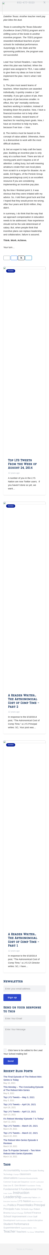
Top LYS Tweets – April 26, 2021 (19, 1104)
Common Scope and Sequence (16, 1182)
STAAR (30, 1217)
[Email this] (6, 258)
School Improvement (15, 1216)
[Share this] (14, 258)
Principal (39, 1205)
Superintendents (26, 1228)
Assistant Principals (29, 1170)
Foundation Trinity (33, 1186)
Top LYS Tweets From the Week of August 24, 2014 (22, 464)
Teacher (9, 1231)
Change (16, 1174)
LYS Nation (24, 1201)
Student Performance (16, 1224)
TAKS (34, 1228)
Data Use (7, 1185)
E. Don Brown (19, 1185)
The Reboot (30, 1232)
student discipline (35, 1220)
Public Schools (22, 1209)
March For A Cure (37, 1201)
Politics (11, 1205)
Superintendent (11, 1227)
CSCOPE (33, 1182)
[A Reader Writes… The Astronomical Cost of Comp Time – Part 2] (24, 596)
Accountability (11, 1170)
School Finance (32, 1212)
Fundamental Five (31, 1189)
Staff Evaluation (21, 1220)
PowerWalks (25, 1205)
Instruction (21, 1193)
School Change (17, 1213)
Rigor (31, 1209)
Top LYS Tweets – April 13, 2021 (19, 1111)
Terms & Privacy (24, 1249)
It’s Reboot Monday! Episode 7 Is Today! (23, 1118)
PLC (5, 1205)
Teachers (21, 1231)
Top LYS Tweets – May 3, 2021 (19, 1097)
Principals (8, 1209)
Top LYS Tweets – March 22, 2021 (20, 1133)
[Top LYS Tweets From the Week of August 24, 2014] (24, 361)
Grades (10, 1193)
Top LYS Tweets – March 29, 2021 (20, 1126)
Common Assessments (28, 1178)
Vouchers (39, 1231)
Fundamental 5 (11, 1189)
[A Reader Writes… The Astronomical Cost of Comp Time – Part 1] (24, 834)
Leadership (12, 1197)
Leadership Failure (29, 1198)
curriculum (40, 1182)
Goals (5, 1193)
